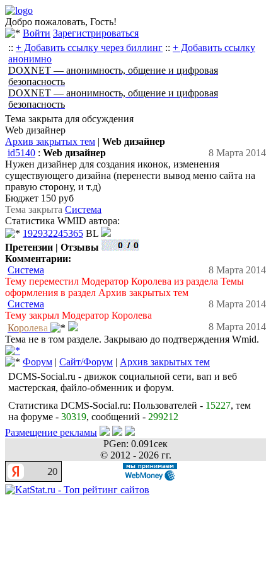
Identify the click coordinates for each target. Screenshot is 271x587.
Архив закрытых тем (50, 141)
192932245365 (53, 233)
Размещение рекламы (51, 432)
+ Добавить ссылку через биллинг (89, 47)
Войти (36, 33)
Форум (37, 361)
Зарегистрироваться (96, 33)
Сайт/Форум (86, 361)
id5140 (21, 152)
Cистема (83, 209)
